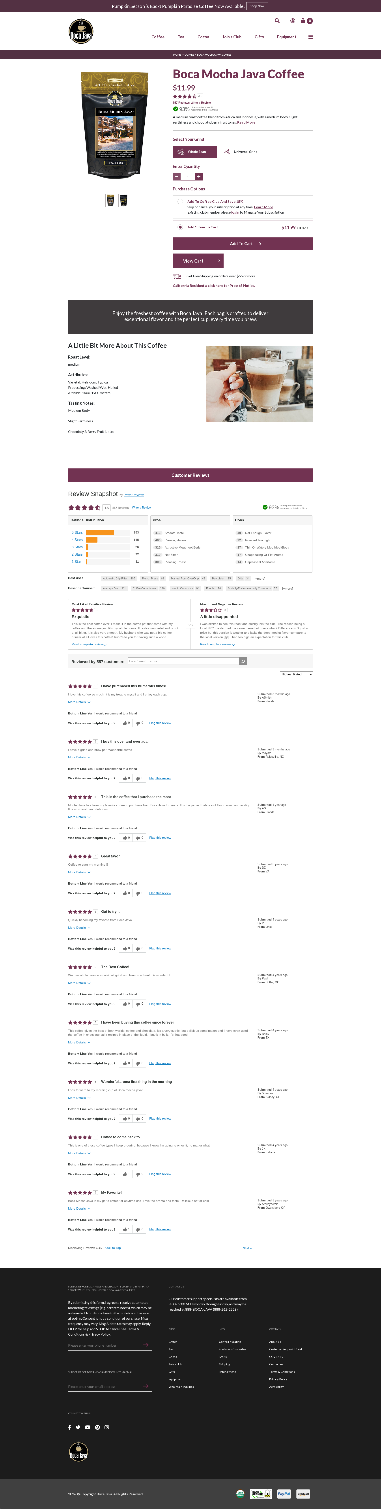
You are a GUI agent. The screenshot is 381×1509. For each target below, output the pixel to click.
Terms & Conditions (282, 1372)
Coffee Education (230, 1342)
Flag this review (160, 723)
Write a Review (201, 102)
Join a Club (231, 36)
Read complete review (87, 644)
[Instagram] (107, 1427)
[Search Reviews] (243, 661)
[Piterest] (98, 1427)
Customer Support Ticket (285, 1349)
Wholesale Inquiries (181, 1387)
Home (177, 54)
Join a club (175, 1364)
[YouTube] (88, 1427)
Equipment (286, 36)
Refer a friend (227, 1372)
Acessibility (276, 1387)
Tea (181, 36)
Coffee (157, 36)
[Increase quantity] (199, 176)
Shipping (224, 1364)
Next (247, 1248)
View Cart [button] (193, 260)
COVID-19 (276, 1357)
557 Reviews (181, 102)
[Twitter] (78, 1427)
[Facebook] (69, 1427)
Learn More (263, 207)
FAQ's (223, 1357)
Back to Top (113, 1248)
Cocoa (203, 36)
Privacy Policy (99, 1334)
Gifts (259, 36)
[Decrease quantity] (177, 176)
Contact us (276, 1364)
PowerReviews (134, 495)
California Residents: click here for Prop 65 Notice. (214, 285)
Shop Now (257, 6)
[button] (146, 1345)
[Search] (277, 20)
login (235, 212)
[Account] (292, 20)
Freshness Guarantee (232, 1349)
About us (275, 1342)
